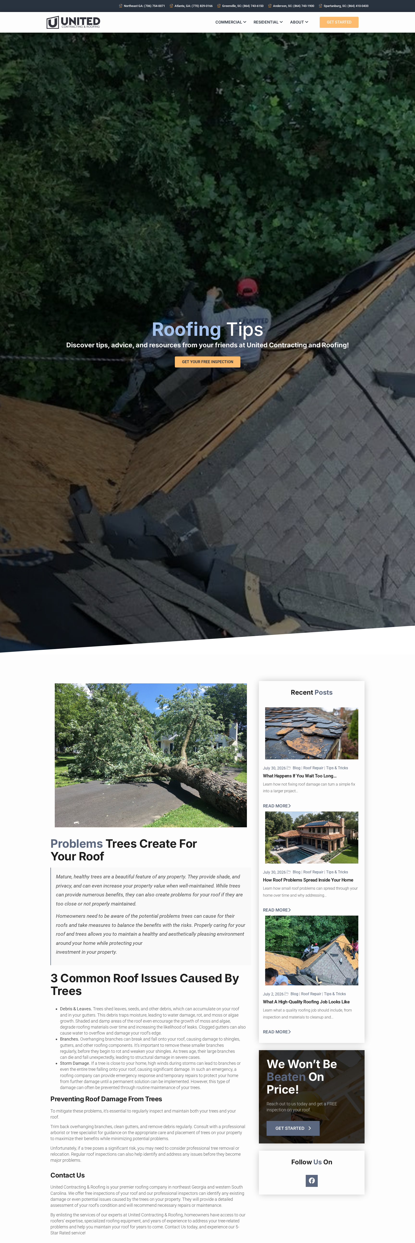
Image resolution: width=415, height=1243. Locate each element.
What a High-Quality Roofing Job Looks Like (306, 1002)
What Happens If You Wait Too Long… (299, 776)
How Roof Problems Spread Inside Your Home (308, 880)
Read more (275, 806)
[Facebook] (312, 1181)
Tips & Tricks (337, 768)
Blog (296, 768)
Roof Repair (313, 768)
